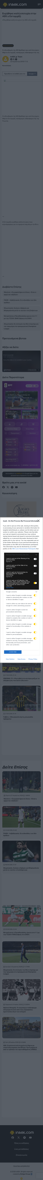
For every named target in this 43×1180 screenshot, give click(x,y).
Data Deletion (10, 659)
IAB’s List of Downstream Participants (24, 548)
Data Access (21, 659)
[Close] (39, 521)
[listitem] (21, 555)
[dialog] (21, 590)
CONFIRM (12, 652)
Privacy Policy (32, 659)
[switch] (35, 559)
